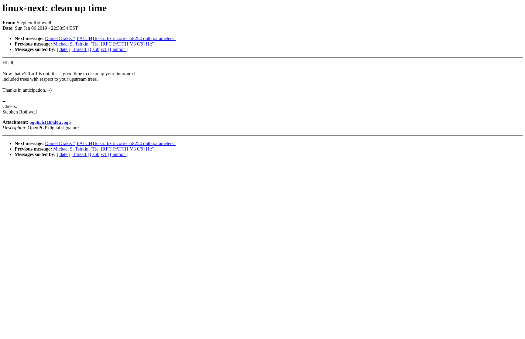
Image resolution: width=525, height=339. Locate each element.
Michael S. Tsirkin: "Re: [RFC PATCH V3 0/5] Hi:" (103, 43)
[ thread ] (80, 49)
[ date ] (63, 49)
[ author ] (119, 49)
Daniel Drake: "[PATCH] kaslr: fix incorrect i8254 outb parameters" (110, 38)
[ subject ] (99, 49)
